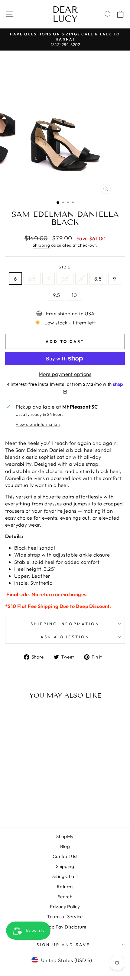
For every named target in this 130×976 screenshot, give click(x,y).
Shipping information (65, 623)
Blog (65, 846)
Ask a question (65, 636)
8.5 (98, 278)
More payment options (65, 374)
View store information (38, 424)
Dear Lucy (65, 14)
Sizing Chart (65, 876)
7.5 (64, 278)
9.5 (56, 295)
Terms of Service (65, 916)
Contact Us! (65, 856)
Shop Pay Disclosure (65, 927)
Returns (65, 886)
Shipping (41, 245)
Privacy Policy (65, 906)
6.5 (32, 278)
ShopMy (64, 836)
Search (65, 896)
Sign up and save (64, 944)
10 (74, 295)
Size (65, 267)
